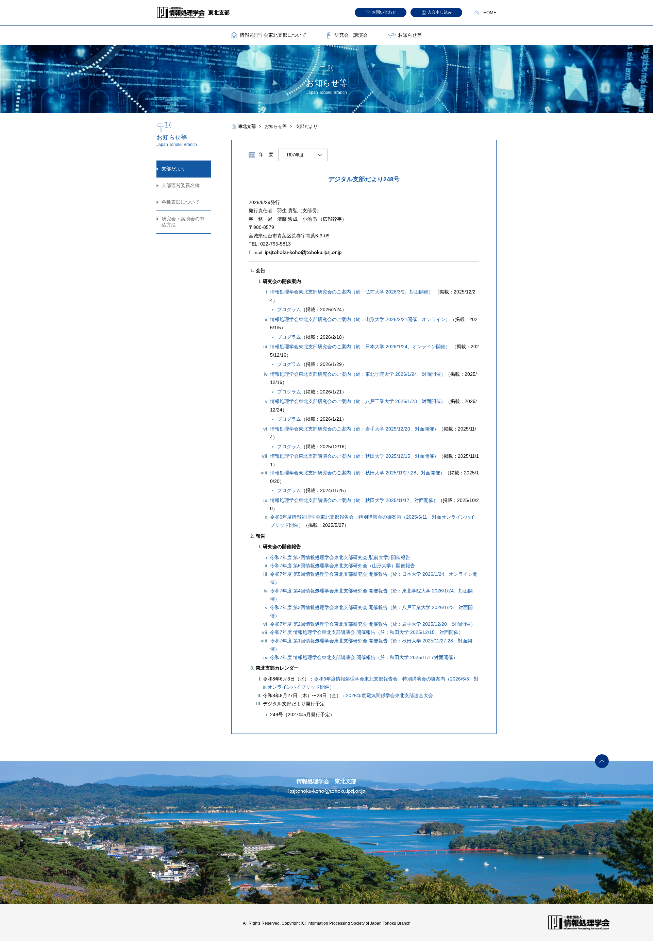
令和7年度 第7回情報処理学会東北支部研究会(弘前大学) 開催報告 (340, 557)
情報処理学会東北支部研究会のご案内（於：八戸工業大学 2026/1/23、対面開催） (358, 401)
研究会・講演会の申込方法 (183, 222)
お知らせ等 (410, 35)
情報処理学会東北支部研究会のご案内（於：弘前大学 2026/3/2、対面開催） (351, 292)
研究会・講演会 (351, 35)
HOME (490, 13)
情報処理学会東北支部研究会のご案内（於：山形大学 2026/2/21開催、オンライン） (360, 319)
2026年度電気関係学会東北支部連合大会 (389, 695)
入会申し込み (440, 12)
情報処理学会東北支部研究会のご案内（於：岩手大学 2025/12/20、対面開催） (354, 429)
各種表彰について (181, 202)
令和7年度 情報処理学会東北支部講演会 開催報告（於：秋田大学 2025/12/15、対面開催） (366, 632)
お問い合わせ (384, 12)
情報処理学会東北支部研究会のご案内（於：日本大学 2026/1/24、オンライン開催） (360, 346)
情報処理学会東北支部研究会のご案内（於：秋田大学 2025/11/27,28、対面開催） (357, 472)
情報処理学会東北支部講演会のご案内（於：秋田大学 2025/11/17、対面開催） (354, 500)
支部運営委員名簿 (181, 185)
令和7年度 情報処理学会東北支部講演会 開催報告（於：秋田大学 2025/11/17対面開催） (364, 657)
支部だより (173, 168)
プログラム (289, 309)
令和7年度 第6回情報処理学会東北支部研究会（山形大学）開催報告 (342, 565)
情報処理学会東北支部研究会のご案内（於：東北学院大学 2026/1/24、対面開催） (358, 374)
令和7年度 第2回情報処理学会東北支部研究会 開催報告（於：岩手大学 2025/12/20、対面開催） (372, 624)
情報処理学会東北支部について (273, 35)
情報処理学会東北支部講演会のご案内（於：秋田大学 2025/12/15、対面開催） (354, 456)
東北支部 (247, 126)
